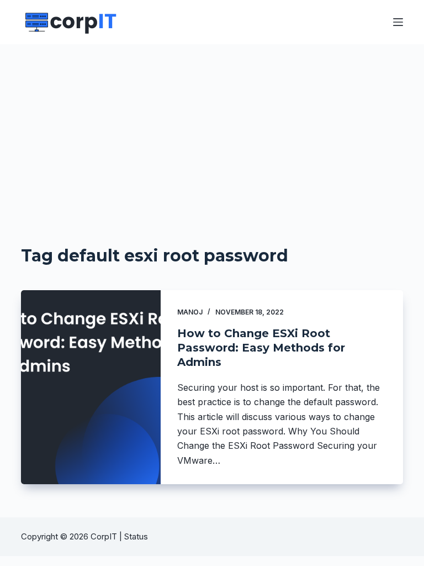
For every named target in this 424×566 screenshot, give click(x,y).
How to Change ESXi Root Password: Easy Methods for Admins (261, 348)
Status (137, 536)
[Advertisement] (212, 127)
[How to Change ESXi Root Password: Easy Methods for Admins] (90, 387)
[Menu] (398, 22)
